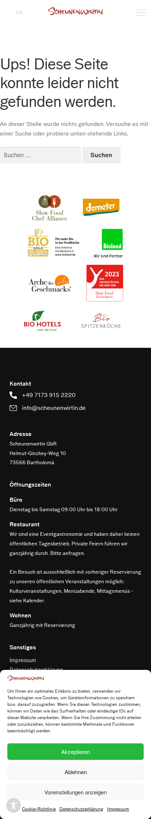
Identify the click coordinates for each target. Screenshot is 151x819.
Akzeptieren (75, 751)
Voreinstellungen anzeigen (75, 792)
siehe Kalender (27, 601)
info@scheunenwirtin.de (53, 407)
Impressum (118, 809)
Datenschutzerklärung (81, 809)
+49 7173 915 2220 (48, 395)
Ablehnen (76, 772)
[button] (75, 11)
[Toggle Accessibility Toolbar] (13, 805)
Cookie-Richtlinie (39, 809)
